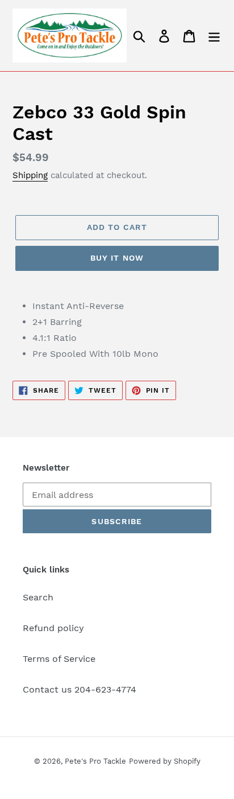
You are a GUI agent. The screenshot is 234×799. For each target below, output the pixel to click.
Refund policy (53, 628)
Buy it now (117, 257)
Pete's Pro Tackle (95, 761)
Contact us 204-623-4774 (79, 689)
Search (38, 597)
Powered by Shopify (164, 761)
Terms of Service (59, 658)
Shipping (30, 175)
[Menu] (214, 35)
